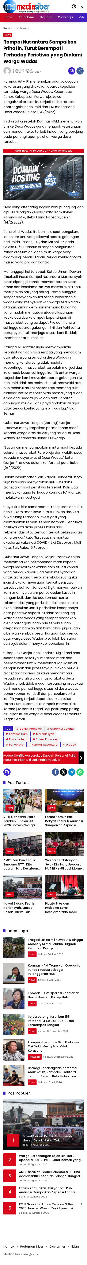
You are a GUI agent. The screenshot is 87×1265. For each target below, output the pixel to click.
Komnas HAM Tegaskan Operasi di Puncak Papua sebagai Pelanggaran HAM (54, 969)
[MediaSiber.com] (26, 6)
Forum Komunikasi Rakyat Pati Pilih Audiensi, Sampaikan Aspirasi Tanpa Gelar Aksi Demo (64, 821)
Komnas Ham (18, 734)
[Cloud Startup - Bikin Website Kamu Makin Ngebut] (43, 177)
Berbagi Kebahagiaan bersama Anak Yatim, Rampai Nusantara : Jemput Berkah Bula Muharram (52, 1072)
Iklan (75, 1246)
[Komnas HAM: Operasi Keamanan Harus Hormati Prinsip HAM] (13, 998)
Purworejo (16, 745)
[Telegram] (71, 772)
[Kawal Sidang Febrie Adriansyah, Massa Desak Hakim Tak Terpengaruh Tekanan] (22, 887)
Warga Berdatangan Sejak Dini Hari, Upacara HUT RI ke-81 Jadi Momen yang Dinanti (64, 864)
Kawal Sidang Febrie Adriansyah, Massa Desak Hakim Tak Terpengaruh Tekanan (20, 908)
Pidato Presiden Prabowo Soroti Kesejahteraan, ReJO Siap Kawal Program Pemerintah (61, 908)
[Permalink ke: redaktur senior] (8, 71)
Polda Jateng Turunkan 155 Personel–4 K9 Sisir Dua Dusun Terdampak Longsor (51, 1021)
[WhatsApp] (80, 772)
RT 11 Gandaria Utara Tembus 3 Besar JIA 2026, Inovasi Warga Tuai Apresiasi (19, 821)
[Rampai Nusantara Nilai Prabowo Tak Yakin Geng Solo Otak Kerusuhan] (13, 1050)
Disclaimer (57, 1246)
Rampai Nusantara (44, 745)
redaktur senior (22, 70)
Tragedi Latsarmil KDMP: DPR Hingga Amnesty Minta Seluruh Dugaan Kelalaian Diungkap (55, 944)
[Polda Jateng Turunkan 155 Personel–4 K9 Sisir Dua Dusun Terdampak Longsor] (13, 1024)
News (7, 35)
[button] (73, 6)
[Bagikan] (80, 71)
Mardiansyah (45, 734)
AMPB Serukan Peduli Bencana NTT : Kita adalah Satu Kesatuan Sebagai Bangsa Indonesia (20, 864)
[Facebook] (55, 772)
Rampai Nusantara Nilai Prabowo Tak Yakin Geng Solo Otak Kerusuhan (53, 1046)
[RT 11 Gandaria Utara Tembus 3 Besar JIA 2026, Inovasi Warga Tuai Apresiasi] (22, 801)
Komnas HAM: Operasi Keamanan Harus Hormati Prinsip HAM (54, 995)
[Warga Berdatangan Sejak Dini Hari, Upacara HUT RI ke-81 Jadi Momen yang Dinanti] (64, 844)
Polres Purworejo (47, 739)
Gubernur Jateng (62, 729)
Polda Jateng (18, 739)
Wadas (71, 745)
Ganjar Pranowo (30, 729)
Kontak (8, 1246)
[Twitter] (63, 772)
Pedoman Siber (32, 1246)
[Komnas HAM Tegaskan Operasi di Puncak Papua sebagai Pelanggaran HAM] (13, 973)
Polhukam (35, 1056)
